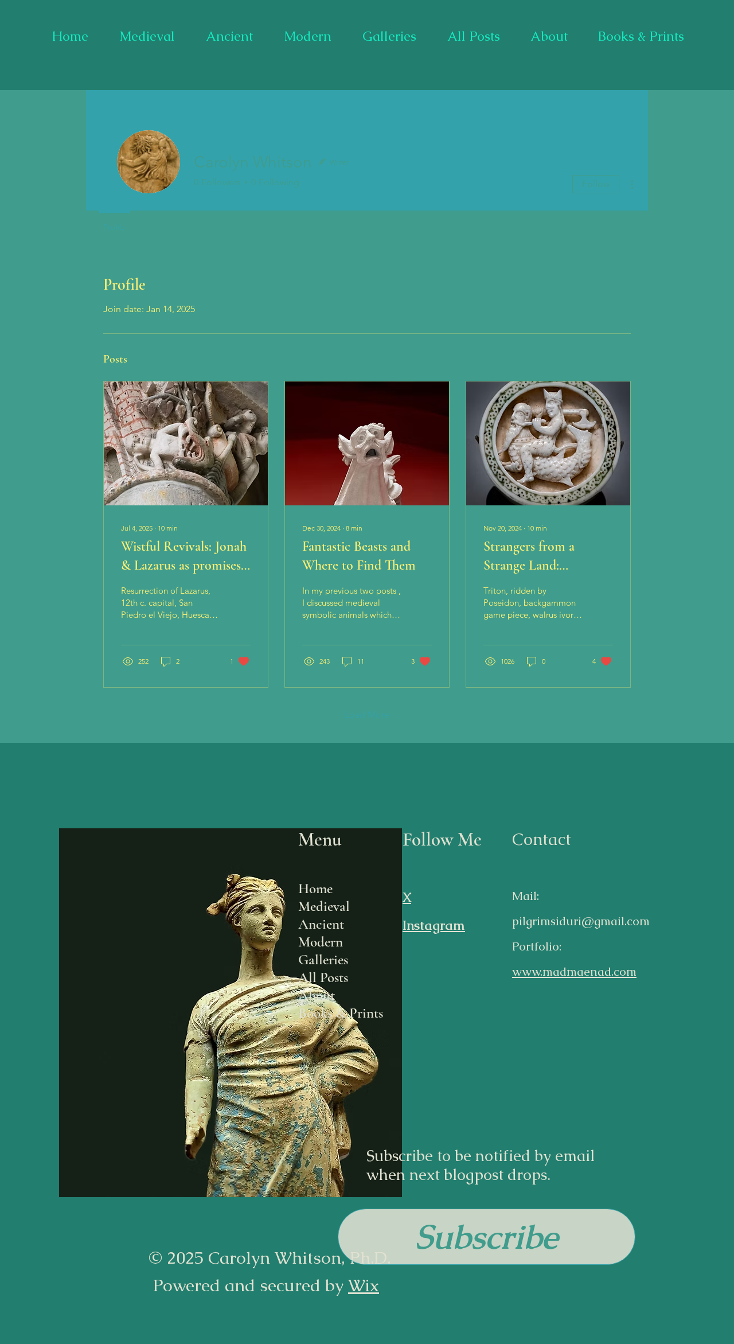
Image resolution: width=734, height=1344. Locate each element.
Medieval (324, 906)
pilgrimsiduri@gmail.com (581, 921)
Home (315, 888)
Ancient (321, 924)
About (316, 995)
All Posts (323, 977)
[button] (486, 1237)
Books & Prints (340, 1013)
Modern (320, 941)
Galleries (323, 959)
